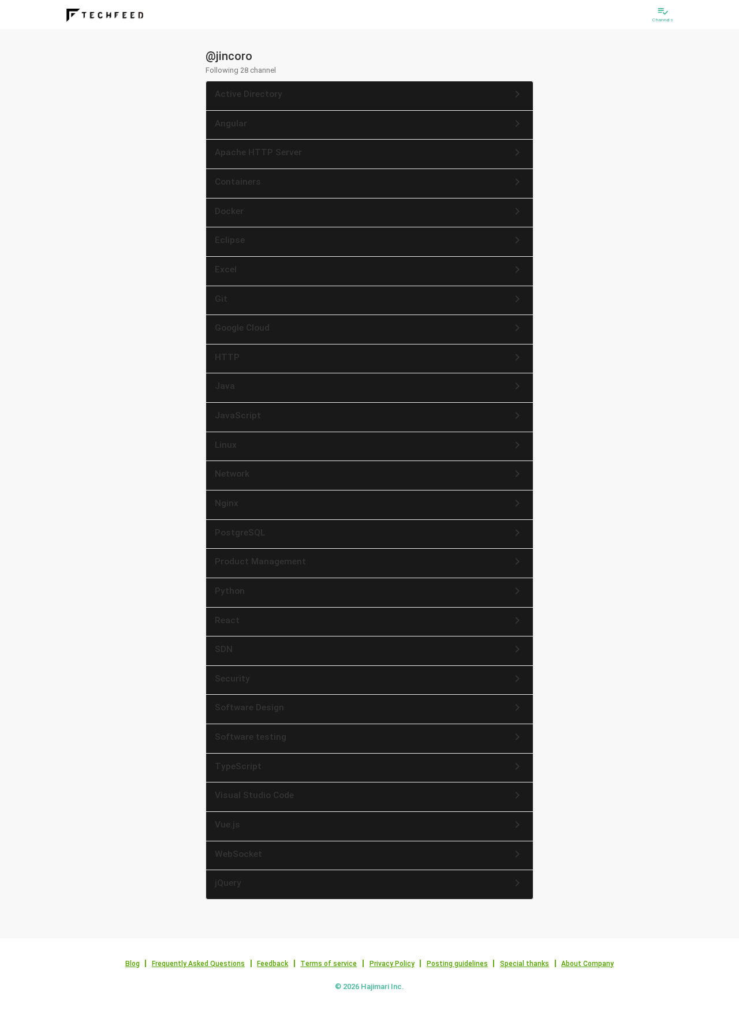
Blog (132, 964)
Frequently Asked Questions (198, 964)
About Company (587, 964)
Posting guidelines (457, 964)
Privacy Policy (392, 964)
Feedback (272, 964)
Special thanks (524, 964)
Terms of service (328, 964)
